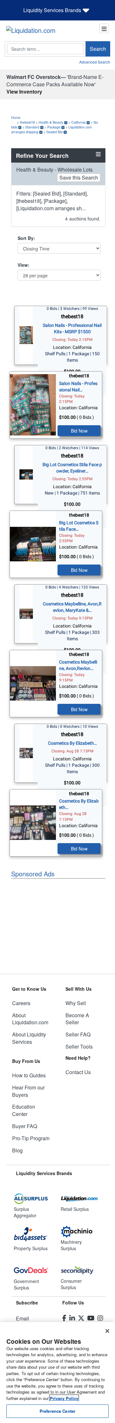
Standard (32, 127)
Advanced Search (94, 62)
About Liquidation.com (30, 1018)
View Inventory (24, 91)
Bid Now (79, 430)
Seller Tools (79, 1046)
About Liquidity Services (29, 1038)
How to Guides (29, 1075)
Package (53, 127)
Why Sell (75, 1003)
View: (23, 265)
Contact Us (78, 1072)
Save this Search (78, 177)
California (78, 122)
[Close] (107, 1331)
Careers (21, 1003)
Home (15, 117)
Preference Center (57, 1411)
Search (98, 48)
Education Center (23, 1110)
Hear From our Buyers (28, 1091)
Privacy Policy (64, 1398)
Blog (17, 1150)
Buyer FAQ (24, 1126)
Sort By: (26, 238)
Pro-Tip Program (31, 1138)
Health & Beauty (51, 122)
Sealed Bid (54, 131)
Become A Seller (77, 1018)
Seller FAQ (77, 1034)
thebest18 (27, 122)
